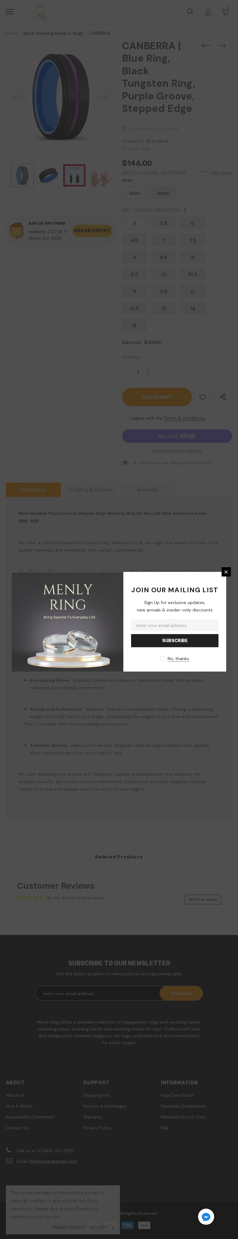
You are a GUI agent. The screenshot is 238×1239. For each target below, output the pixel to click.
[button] (206, 1218)
